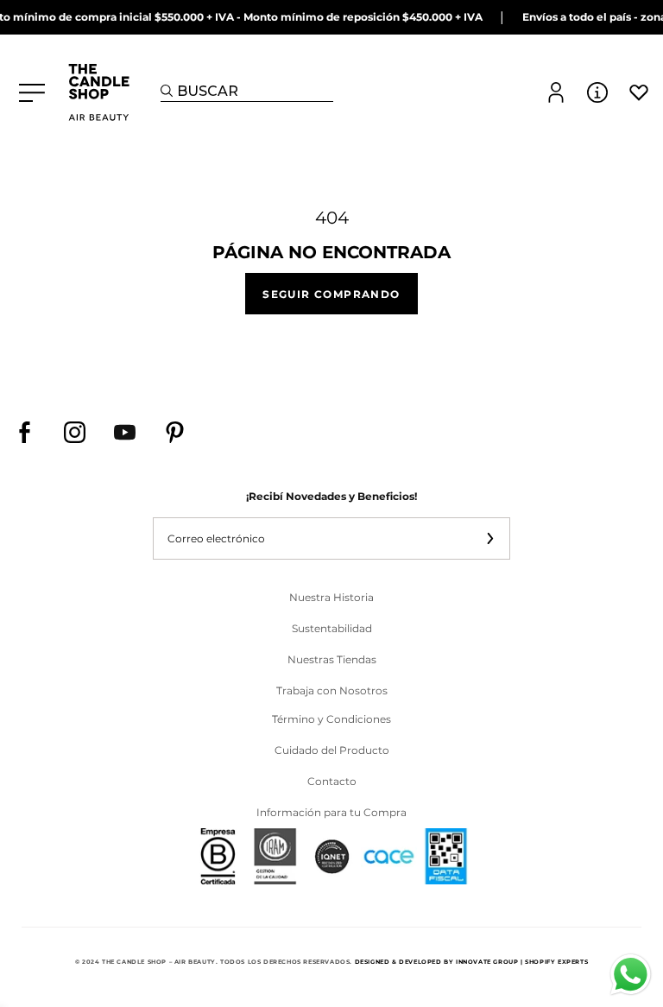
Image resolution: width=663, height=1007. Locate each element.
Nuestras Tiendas (331, 659)
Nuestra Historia (331, 597)
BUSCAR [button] (207, 91)
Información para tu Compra (331, 812)
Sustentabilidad (332, 628)
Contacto (332, 781)
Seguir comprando (331, 293)
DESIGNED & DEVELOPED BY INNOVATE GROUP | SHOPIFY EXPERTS (472, 962)
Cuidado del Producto (332, 750)
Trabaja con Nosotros (332, 690)
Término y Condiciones (331, 718)
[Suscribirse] (489, 538)
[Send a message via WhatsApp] (630, 974)
